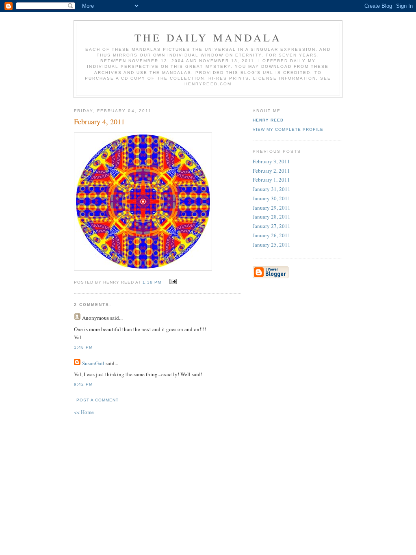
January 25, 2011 (271, 244)
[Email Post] (172, 281)
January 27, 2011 (271, 226)
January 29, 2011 (271, 207)
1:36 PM (152, 282)
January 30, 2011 (271, 198)
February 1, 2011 (271, 179)
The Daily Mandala (208, 37)
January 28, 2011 (271, 216)
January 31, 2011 (271, 189)
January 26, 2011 (271, 235)
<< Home (84, 412)
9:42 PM (83, 384)
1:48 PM (83, 347)
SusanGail (93, 363)
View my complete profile (288, 129)
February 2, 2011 (271, 170)
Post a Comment (97, 400)
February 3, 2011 (271, 161)
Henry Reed (268, 120)
